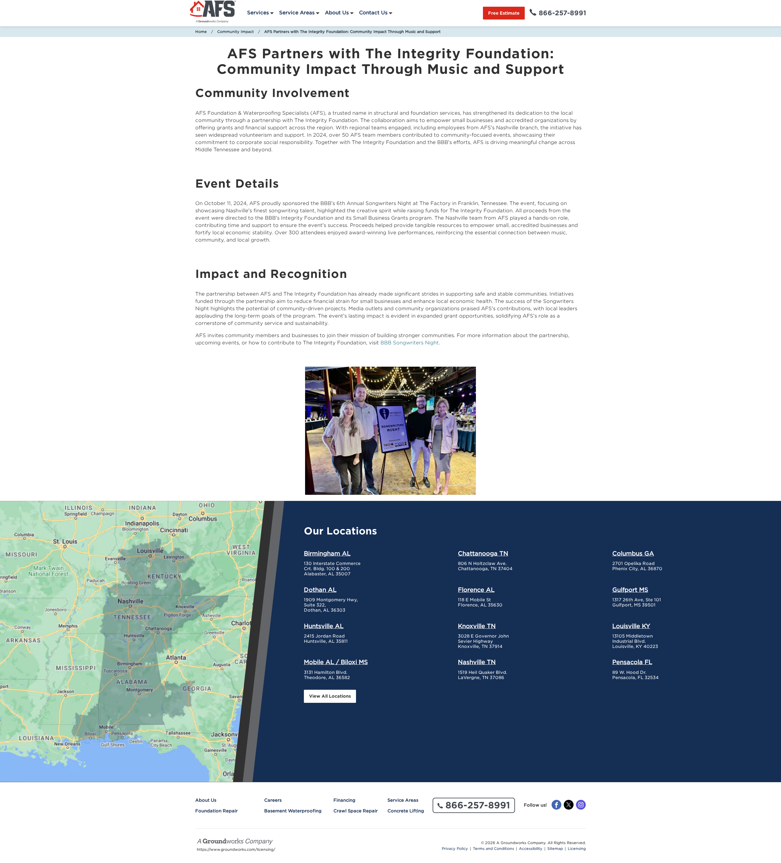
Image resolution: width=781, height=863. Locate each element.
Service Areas (297, 13)
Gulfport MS (630, 589)
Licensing (577, 849)
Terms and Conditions (493, 849)
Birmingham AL (327, 553)
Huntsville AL (324, 626)
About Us (337, 13)
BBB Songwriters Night (409, 343)
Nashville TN (477, 662)
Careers (273, 800)
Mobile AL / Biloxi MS (336, 662)
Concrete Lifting (405, 810)
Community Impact (235, 31)
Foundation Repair (216, 810)
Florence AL (476, 589)
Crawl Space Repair (355, 810)
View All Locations (330, 696)
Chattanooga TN (483, 553)
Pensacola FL (632, 662)
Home (201, 31)
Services (258, 13)
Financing (344, 800)
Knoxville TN (477, 626)
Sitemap (555, 849)
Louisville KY (631, 626)
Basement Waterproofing (293, 810)
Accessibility (530, 849)
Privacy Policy (455, 849)
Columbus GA (633, 553)
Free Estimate (504, 13)
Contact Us (373, 13)
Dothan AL (320, 589)
